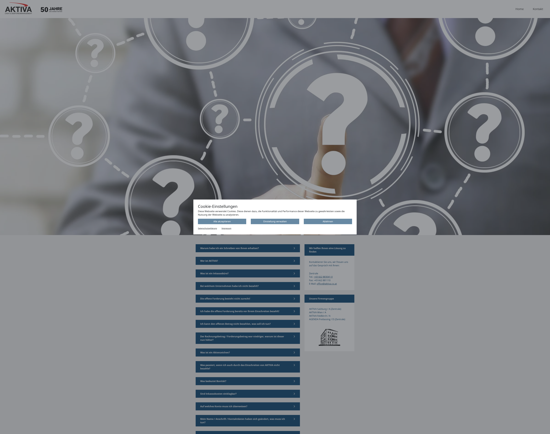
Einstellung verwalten (275, 221)
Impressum (226, 228)
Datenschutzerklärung (207, 228)
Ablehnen (328, 221)
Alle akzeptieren (222, 221)
